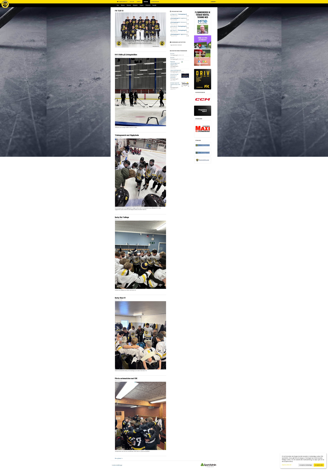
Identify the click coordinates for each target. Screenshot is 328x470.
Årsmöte (172, 53)
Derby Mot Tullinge (122, 217)
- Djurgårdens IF (179, 18)
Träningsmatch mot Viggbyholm (127, 135)
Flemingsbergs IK (122, 1)
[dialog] (303, 460)
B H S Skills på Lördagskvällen (126, 54)
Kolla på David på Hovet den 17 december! (174, 76)
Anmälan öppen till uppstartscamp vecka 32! (175, 84)
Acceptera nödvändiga (305, 465)
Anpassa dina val (286, 465)
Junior (138, 1)
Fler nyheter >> (119, 458)
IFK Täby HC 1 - (179, 30)
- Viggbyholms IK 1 (179, 34)
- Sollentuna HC (179, 22)
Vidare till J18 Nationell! (175, 70)
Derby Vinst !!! (120, 298)
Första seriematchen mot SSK (126, 378)
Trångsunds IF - (179, 14)
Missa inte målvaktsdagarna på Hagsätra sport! (174, 63)
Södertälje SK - (178, 26)
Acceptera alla (319, 465)
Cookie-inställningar (117, 465)
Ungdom (146, 1)
